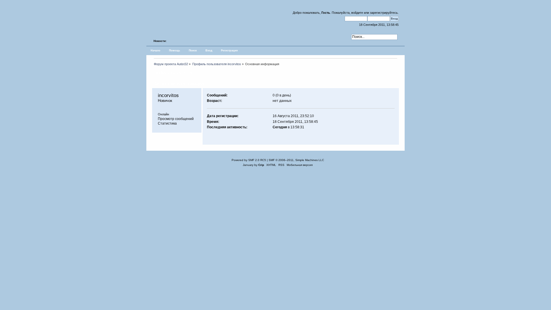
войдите (357, 12)
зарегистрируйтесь (384, 12)
